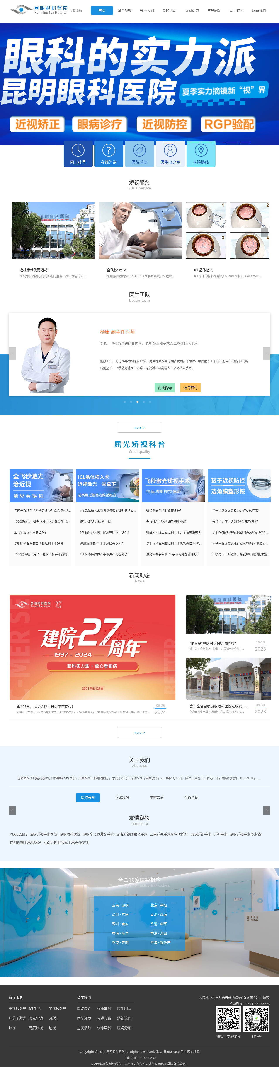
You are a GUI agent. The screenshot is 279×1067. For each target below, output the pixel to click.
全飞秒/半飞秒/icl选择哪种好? (166, 521)
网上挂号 (237, 10)
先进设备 (104, 1018)
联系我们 (259, 10)
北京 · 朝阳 (158, 905)
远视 (52, 1027)
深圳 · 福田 (120, 914)
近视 (12, 1027)
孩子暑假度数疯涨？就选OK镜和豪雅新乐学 (241, 543)
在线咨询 (165, 387)
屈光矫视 (124, 10)
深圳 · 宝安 (120, 924)
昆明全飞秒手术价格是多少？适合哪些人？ (42, 510)
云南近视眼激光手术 (132, 834)
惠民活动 (169, 10)
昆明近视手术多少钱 (245, 834)
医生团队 (124, 1008)
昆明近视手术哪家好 (25, 842)
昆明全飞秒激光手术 (98, 834)
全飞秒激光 (17, 1008)
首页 (102, 10)
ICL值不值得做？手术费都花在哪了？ (105, 554)
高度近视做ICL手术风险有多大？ (102, 543)
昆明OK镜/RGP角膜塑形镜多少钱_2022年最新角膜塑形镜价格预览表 (241, 532)
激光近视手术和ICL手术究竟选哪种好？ (173, 554)
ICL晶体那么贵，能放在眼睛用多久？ (105, 532)
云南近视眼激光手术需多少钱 (66, 842)
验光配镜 (36, 1018)
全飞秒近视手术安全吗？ (31, 532)
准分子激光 (17, 1018)
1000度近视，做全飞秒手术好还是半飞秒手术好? (42, 521)
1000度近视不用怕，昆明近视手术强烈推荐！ (42, 554)
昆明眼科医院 (70, 834)
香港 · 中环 (158, 924)
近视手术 (220, 834)
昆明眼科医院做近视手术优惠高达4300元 (174, 543)
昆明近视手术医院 (43, 834)
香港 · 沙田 (158, 933)
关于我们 (147, 10)
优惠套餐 (104, 1008)
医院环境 (84, 1018)
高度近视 (36, 1027)
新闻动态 (192, 10)
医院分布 (124, 1027)
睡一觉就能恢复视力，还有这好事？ (236, 510)
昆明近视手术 (200, 834)
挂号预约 (190, 387)
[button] (264, 232)
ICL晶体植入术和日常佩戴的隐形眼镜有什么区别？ (109, 510)
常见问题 (214, 10)
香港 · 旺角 (120, 933)
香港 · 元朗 (120, 942)
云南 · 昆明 (120, 905)
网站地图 (193, 1052)
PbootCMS (18, 834)
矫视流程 (124, 1018)
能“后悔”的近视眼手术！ (96, 521)
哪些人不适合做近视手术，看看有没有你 (173, 532)
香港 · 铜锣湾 (160, 942)
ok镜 (52, 1018)
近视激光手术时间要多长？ (164, 510)
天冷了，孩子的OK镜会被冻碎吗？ (235, 521)
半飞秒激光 (57, 1008)
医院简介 (84, 1008)
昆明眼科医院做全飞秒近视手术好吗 (38, 543)
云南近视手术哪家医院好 (169, 834)
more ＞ (139, 427)
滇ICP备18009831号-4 (171, 1052)
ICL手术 (35, 1008)
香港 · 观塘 (158, 914)
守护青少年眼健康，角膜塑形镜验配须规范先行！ (241, 554)
